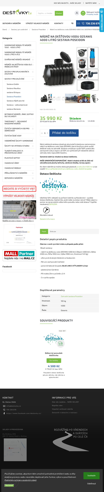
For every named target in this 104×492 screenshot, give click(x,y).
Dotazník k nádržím (13, 178)
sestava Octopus (13, 92)
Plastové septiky (12, 158)
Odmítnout (91, 483)
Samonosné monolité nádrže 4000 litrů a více (18, 53)
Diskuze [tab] (53, 231)
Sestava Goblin (13, 84)
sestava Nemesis (14, 109)
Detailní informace (47, 219)
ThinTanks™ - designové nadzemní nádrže (16, 122)
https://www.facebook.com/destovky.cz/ (23, 413)
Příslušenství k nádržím (16, 173)
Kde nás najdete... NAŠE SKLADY (67, 3)
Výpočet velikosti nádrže (62, 409)
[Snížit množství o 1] (42, 133)
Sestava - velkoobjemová (17, 105)
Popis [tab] (44, 231)
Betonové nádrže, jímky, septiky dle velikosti (19, 115)
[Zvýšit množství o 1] (47, 133)
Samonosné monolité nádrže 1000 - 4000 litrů (18, 46)
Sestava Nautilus (14, 88)
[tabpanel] (54, 355)
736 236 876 (11, 410)
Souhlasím (92, 475)
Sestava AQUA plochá (15, 101)
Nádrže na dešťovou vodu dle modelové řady (18, 65)
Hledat (59, 13)
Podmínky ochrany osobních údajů (20, 480)
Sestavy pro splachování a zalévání (17, 73)
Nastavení (9, 485)
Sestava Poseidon (14, 96)
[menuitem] (13, 23)
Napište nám (91, 3)
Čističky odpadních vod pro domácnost (17, 129)
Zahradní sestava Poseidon (72, 296)
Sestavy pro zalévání (14, 79)
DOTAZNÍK (53, 204)
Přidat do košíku (64, 132)
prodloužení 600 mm (84, 167)
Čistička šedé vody (13, 136)
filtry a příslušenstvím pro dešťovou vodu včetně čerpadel (68, 169)
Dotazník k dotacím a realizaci (64, 412)
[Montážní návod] (46, 211)
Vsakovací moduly (13, 168)
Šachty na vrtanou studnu (17, 146)
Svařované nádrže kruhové (17, 59)
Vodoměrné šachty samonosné (19, 141)
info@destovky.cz (13, 406)
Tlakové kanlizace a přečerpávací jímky (14, 152)
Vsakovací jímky (12, 163)
